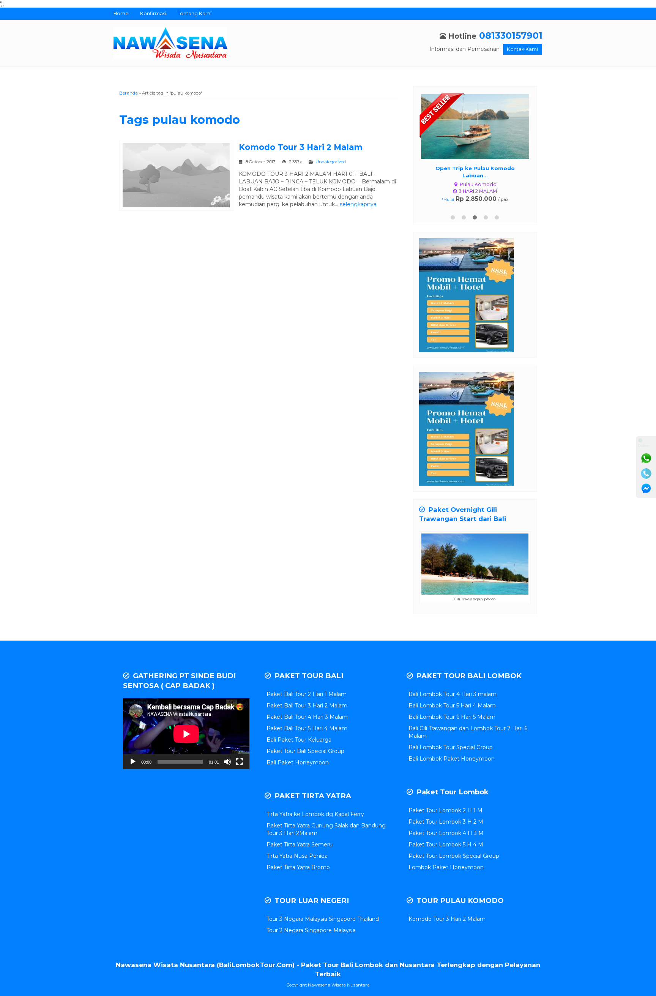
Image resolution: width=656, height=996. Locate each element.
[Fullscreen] (239, 762)
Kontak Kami (522, 49)
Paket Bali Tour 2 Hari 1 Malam (306, 694)
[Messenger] (646, 488)
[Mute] (227, 762)
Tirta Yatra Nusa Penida (297, 855)
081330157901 (510, 35)
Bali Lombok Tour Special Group (450, 747)
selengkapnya (358, 204)
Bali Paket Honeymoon (297, 762)
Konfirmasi (153, 13)
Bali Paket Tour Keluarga (298, 739)
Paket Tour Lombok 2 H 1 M (445, 810)
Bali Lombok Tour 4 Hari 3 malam (452, 694)
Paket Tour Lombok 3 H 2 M (445, 821)
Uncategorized (330, 161)
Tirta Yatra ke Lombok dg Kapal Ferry (315, 814)
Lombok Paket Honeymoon (446, 867)
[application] (186, 733)
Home (121, 13)
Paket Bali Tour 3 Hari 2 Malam (306, 705)
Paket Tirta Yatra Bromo (298, 867)
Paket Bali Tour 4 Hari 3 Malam (307, 716)
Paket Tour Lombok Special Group (453, 855)
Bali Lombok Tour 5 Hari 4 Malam (452, 705)
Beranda (128, 93)
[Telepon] (646, 473)
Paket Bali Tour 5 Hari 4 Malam (306, 728)
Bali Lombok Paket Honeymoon (451, 758)
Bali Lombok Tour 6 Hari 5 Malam (451, 716)
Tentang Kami (194, 13)
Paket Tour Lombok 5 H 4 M (445, 844)
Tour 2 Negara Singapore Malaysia (311, 930)
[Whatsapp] (646, 458)
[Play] (133, 762)
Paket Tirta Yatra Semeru (299, 844)
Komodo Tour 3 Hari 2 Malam (301, 147)
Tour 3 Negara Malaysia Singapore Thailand (322, 918)
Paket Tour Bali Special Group (305, 751)
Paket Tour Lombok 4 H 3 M (446, 833)
